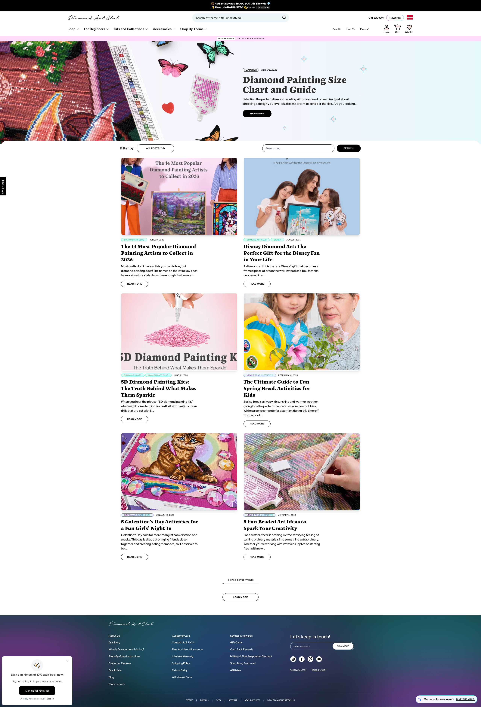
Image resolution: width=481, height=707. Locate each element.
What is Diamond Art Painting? (126, 649)
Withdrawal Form (182, 677)
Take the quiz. (465, 699)
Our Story (114, 642)
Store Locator (117, 684)
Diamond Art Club (284, 700)
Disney (277, 240)
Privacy (204, 700)
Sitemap (232, 700)
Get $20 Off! (376, 18)
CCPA (219, 700)
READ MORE (257, 113)
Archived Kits (252, 700)
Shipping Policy (181, 663)
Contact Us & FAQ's (183, 642)
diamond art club (134, 240)
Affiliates (235, 670)
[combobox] (240, 17)
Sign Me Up (343, 646)
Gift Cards (236, 642)
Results (337, 29)
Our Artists (115, 670)
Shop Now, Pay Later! (243, 663)
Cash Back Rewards (241, 649)
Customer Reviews (120, 663)
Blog (111, 677)
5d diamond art (132, 375)
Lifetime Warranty (182, 656)
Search (349, 148)
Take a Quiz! (318, 670)
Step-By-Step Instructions (124, 656)
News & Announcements (260, 375)
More (363, 29)
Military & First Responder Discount (251, 656)
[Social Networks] (293, 659)
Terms (189, 700)
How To (350, 29)
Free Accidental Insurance (187, 649)
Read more (134, 283)
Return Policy (180, 670)
